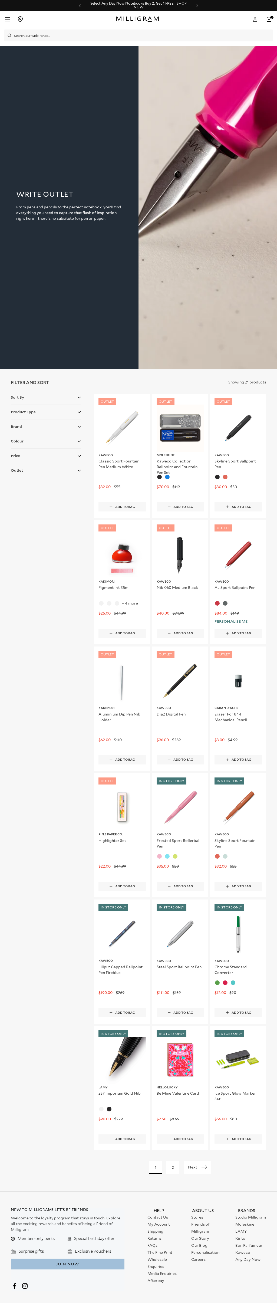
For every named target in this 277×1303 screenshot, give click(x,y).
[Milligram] (138, 19)
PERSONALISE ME (231, 621)
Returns (154, 1238)
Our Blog (199, 1245)
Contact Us (157, 1217)
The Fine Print (159, 1252)
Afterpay (155, 1280)
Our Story (200, 1238)
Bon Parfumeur (248, 1245)
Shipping (155, 1231)
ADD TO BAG (125, 507)
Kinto (240, 1238)
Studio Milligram (250, 1217)
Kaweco (242, 1252)
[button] (269, 19)
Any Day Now (247, 1259)
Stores (197, 1217)
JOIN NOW (67, 1264)
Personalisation (205, 1252)
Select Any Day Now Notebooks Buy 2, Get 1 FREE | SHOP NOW (138, 5)
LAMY (241, 1231)
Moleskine (244, 1224)
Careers (198, 1259)
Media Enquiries (162, 1273)
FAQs (152, 1245)
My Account (158, 1224)
